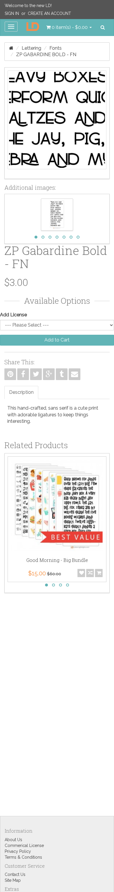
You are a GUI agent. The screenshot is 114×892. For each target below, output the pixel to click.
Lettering (31, 48)
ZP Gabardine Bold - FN (46, 54)
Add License (13, 315)
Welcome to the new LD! (28, 5)
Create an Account (49, 13)
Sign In (12, 13)
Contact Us (15, 874)
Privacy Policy (18, 851)
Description (21, 392)
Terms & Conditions (23, 857)
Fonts (55, 48)
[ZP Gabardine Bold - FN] (57, 123)
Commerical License (24, 845)
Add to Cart (57, 340)
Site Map (13, 880)
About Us (13, 839)
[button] (69, 27)
